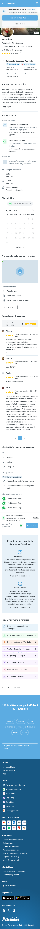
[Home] (2, 687)
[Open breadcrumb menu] (8, 687)
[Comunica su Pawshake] (21, 525)
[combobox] (20, 203)
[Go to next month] (33, 210)
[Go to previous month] (28, 210)
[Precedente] (15, 438)
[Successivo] (25, 438)
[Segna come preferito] (37, 3)
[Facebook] (4, 910)
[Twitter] (9, 910)
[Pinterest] (14, 910)
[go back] (2, 3)
